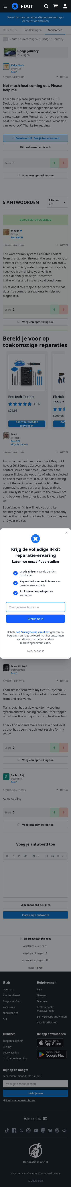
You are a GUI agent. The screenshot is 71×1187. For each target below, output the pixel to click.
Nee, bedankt (35, 651)
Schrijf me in (35, 618)
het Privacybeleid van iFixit (33, 632)
